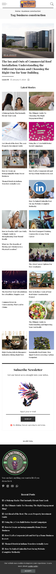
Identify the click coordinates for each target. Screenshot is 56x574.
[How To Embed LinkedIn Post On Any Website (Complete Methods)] (41, 188)
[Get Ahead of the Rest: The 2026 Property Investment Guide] (14, 131)
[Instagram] (8, 486)
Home (17, 11)
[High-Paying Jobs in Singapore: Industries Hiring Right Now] (14, 340)
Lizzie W (5, 80)
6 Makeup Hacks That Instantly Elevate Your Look (26, 500)
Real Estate (10, 55)
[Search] (51, 4)
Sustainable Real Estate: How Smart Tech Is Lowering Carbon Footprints (41, 354)
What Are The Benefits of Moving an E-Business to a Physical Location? (12, 246)
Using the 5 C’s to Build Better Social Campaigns (26, 522)
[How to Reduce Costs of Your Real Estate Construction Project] (41, 279)
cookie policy (33, 566)
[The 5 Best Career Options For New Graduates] (41, 251)
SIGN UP (28, 419)
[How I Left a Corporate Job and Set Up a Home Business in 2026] (41, 158)
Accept (28, 571)
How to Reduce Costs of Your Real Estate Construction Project (40, 294)
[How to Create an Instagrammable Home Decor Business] (14, 158)
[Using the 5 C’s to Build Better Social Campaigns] (41, 131)
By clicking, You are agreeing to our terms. (29, 425)
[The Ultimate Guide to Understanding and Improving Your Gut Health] (41, 309)
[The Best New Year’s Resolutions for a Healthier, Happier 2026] (14, 279)
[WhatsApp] (17, 486)
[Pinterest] (3, 486)
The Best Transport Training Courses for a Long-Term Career (40, 234)
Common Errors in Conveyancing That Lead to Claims (12, 304)
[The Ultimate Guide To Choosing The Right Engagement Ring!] (41, 100)
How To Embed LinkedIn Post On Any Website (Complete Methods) (40, 203)
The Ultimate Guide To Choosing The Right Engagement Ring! (37, 115)
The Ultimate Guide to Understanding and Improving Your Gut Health (40, 324)
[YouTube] (12, 486)
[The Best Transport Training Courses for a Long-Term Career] (41, 219)
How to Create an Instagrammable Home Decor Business (13, 173)
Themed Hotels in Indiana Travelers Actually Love (26, 543)
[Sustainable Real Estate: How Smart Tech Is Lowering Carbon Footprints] (41, 340)
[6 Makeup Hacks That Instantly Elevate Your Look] (14, 100)
